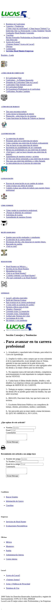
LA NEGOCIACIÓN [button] (7, 178)
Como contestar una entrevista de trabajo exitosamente (27, 143)
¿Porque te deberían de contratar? (19, 213)
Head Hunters (20, 33)
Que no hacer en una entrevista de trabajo (22, 145)
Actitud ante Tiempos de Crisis (18, 316)
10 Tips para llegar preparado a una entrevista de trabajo (27, 159)
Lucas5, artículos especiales (16, 298)
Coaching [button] (9, 35)
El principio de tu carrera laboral (18, 240)
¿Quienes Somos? (13, 44)
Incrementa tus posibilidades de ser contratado (24, 147)
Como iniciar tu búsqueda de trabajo (20, 114)
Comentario (10, 467)
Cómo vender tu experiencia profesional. (21, 210)
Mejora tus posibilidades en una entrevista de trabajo (26, 150)
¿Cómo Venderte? (38, 31)
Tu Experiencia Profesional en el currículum (23, 89)
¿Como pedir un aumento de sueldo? (20, 305)
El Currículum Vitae (14, 78)
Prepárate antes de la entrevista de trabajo (22, 141)
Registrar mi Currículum (15, 24)
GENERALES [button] (5, 293)
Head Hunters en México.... (16, 266)
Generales (30, 33)
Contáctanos (11, 49)
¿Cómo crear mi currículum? (17, 28)
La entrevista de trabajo (15, 138)
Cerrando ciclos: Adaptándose (17, 314)
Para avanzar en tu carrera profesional (20, 302)
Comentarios (11, 433)
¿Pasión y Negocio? (13, 309)
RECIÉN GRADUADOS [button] (8, 232)
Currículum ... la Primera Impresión (19, 80)
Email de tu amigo (13, 464)
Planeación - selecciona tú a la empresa (21, 116)
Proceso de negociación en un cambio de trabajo (24, 183)
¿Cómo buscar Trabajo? (38, 28)
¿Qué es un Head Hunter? (16, 273)
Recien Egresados (13, 37)
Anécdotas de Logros (14, 215)
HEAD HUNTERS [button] (6, 261)
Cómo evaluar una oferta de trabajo (19, 186)
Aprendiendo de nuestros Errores (19, 217)
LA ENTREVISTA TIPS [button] (8, 133)
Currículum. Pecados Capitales (18, 91)
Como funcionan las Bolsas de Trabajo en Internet (25, 118)
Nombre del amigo (13, 459)
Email (8, 430)
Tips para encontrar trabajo (16, 112)
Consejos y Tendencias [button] (15, 26)
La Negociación (24, 31)
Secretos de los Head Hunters (17, 269)
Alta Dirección (11, 40)
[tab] (26, 67)
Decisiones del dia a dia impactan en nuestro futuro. (26, 242)
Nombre (9, 428)
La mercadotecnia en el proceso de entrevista (23, 163)
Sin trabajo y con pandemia (16, 320)
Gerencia (45, 37)
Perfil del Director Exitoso (16, 300)
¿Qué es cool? (11, 246)
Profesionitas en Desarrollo (30, 37)
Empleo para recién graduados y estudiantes (23, 237)
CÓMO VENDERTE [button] (7, 205)
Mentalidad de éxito (13, 271)
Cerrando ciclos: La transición (17, 311)
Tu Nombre (10, 461)
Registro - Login (7, 55)
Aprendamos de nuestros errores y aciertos (22, 156)
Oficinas (9, 46)
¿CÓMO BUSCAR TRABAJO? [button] (10, 106)
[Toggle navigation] (29, 18)
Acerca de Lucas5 (27, 44)
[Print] (3, 447)
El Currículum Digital (14, 87)
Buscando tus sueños (14, 244)
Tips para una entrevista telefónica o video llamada (25, 161)
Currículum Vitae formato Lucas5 (19, 85)
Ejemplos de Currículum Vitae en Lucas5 (22, 82)
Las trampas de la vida (14, 318)
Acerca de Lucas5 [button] (13, 42)
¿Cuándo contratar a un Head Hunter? (20, 275)
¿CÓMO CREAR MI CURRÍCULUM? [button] (12, 73)
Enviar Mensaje (12, 442)
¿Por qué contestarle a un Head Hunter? (21, 278)
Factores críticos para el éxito (17, 307)
